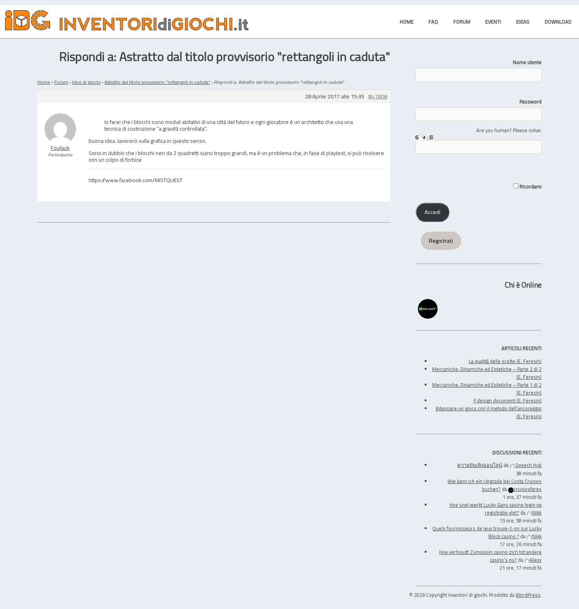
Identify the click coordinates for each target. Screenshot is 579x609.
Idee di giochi (86, 82)
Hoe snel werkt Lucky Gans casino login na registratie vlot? (495, 509)
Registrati (441, 240)
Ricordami (530, 186)
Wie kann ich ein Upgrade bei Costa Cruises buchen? (494, 485)
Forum (61, 82)
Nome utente (527, 62)
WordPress (528, 595)
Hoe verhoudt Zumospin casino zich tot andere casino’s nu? (490, 556)
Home (43, 82)
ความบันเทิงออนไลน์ (479, 465)
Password (531, 101)
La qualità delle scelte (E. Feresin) (505, 361)
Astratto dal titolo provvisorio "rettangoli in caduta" (157, 82)
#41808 (377, 96)
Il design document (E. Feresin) (507, 400)
